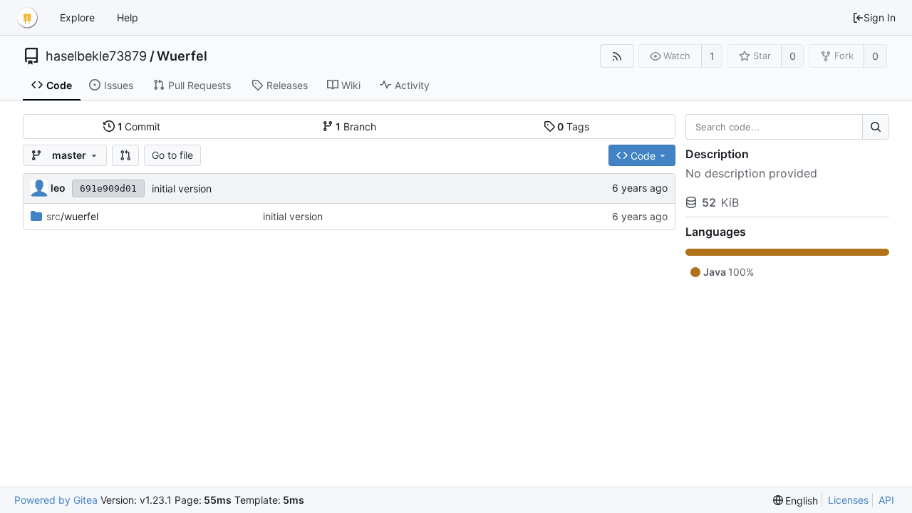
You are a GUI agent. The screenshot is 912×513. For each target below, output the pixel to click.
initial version (182, 188)
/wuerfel (72, 216)
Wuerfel (182, 56)
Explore (77, 17)
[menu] (796, 500)
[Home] (27, 18)
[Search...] (875, 127)
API (886, 500)
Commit (139, 126)
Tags (573, 126)
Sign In (880, 17)
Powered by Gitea (56, 500)
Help (127, 17)
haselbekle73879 (96, 56)
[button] (125, 155)
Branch (356, 126)
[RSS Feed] (616, 56)
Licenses (848, 500)
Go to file (172, 155)
